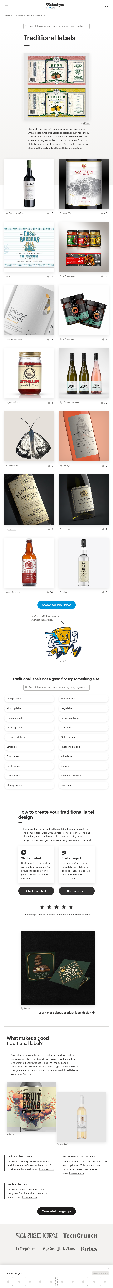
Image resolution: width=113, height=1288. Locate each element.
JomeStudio (64, 1144)
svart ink (11, 276)
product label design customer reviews (68, 914)
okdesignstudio (69, 276)
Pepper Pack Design (16, 212)
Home (7, 15)
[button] (108, 1268)
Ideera (11, 1134)
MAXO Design (14, 591)
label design (70, 147)
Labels (29, 15)
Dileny (65, 591)
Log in (105, 5)
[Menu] (6, 6)
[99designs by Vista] (55, 6)
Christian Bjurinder (71, 402)
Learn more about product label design (65, 1012)
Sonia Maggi (68, 212)
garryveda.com (14, 402)
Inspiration (18, 15)
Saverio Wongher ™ (16, 339)
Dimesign (66, 465)
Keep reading (46, 1169)
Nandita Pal (13, 465)
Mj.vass (86, 122)
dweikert (27, 1008)
